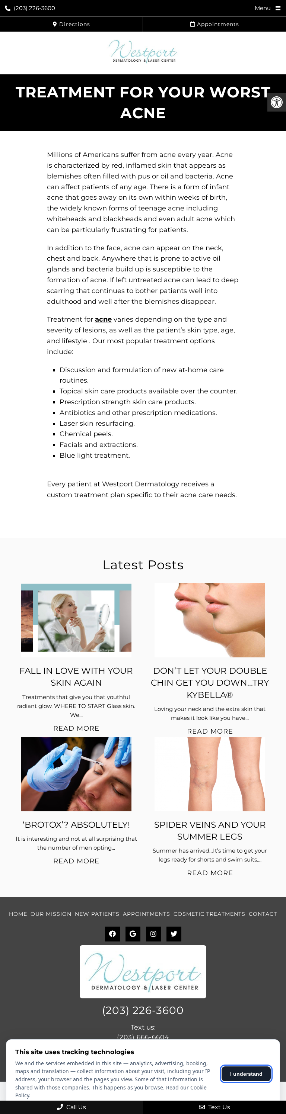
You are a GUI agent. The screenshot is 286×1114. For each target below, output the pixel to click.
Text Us (218, 1107)
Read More (76, 728)
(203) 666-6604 (143, 1037)
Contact (263, 914)
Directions (73, 24)
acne (103, 319)
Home (18, 914)
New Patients (97, 914)
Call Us (75, 1107)
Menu (263, 8)
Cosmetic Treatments (209, 914)
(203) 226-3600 (34, 8)
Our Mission (51, 914)
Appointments (217, 24)
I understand (246, 1074)
